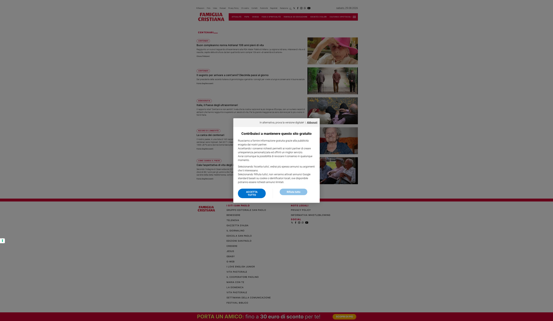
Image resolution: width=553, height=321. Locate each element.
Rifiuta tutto (293, 191)
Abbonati (312, 122)
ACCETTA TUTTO (251, 193)
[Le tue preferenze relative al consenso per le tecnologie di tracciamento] (2, 240)
